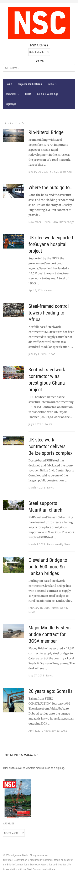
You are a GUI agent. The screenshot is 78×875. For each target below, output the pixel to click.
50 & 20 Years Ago (47, 94)
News (51, 84)
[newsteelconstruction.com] (39, 23)
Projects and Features (30, 84)
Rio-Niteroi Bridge (45, 132)
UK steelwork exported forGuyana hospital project (50, 244)
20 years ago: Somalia (50, 691)
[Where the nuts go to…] (13, 191)
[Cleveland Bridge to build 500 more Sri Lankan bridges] (13, 565)
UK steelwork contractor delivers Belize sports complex (50, 446)
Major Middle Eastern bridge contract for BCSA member (49, 634)
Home (9, 84)
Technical (11, 94)
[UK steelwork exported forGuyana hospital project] (13, 241)
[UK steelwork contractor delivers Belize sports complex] (13, 440)
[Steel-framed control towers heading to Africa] (13, 310)
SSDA (28, 94)
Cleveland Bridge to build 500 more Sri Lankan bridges (47, 566)
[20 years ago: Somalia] (13, 700)
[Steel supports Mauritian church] (13, 505)
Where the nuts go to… (50, 187)
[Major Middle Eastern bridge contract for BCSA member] (13, 631)
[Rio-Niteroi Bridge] (13, 135)
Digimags (11, 104)
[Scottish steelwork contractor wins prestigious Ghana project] (13, 372)
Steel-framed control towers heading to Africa (48, 312)
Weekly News (62, 544)
